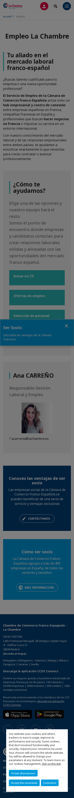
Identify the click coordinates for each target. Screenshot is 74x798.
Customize (49, 783)
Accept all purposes (23, 773)
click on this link (51, 764)
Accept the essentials (24, 783)
